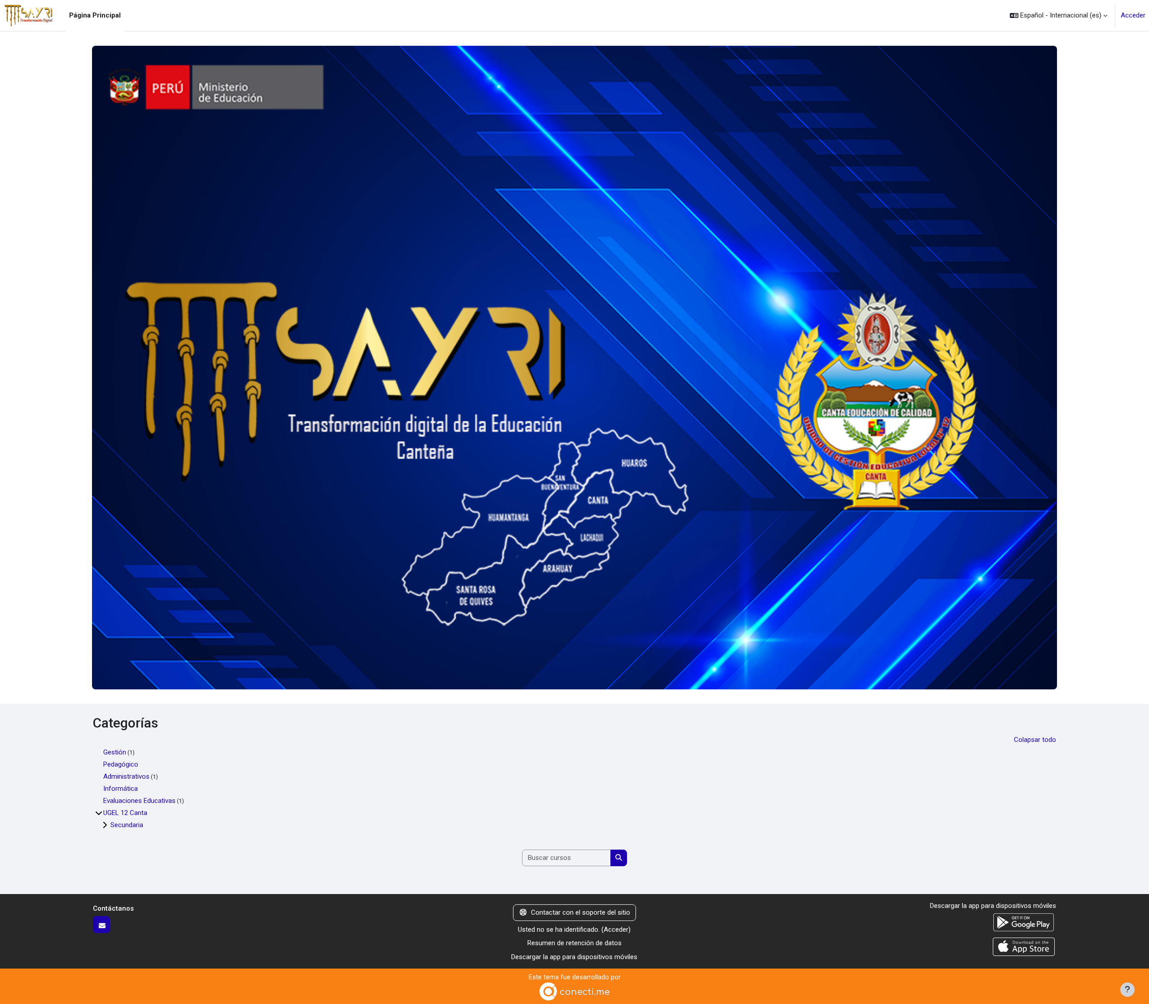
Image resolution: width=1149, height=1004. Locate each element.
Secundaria (126, 825)
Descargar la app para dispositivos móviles (574, 957)
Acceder (1133, 15)
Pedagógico (120, 764)
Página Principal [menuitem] (95, 15)
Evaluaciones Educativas (139, 801)
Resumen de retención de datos (574, 943)
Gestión (114, 752)
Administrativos (126, 776)
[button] (1058, 15)
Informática (120, 789)
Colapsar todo (1035, 740)
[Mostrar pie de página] (1127, 989)
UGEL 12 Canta (125, 813)
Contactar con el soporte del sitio (580, 912)
